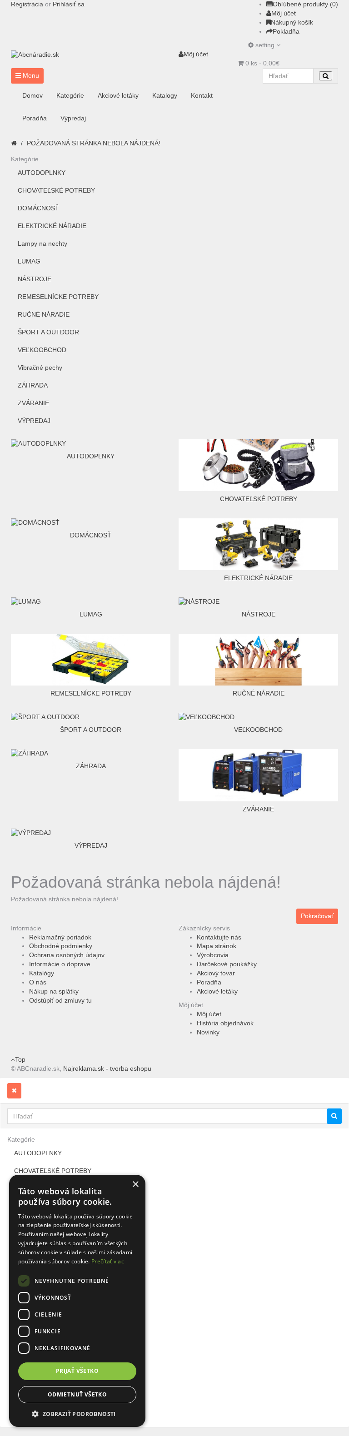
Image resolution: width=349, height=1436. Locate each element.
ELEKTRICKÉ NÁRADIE (52, 225)
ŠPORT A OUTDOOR (48, 332)
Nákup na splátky (54, 991)
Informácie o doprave (59, 964)
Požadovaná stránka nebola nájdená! (93, 143)
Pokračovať (317, 915)
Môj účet (283, 13)
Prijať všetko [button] (77, 1371)
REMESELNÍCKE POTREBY (58, 296)
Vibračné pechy (40, 367)
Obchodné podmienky (60, 945)
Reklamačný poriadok (60, 937)
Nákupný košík (292, 22)
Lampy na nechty (42, 243)
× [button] (135, 1184)
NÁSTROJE (34, 279)
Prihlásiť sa (69, 4)
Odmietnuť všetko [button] (77, 1394)
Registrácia (27, 4)
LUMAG (29, 261)
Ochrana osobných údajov (67, 955)
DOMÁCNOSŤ (38, 208)
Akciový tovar (216, 973)
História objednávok (225, 1023)
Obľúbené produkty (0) (305, 4)
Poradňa (209, 982)
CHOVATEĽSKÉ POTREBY (56, 190)
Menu (30, 75)
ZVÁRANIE (33, 403)
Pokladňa (286, 31)
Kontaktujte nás (219, 937)
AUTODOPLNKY (41, 172)
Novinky (208, 1032)
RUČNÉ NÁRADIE (44, 314)
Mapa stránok (216, 945)
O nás (37, 982)
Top (20, 1059)
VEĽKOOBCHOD (42, 349)
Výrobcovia (213, 955)
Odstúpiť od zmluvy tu (60, 1000)
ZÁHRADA (33, 385)
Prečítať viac (107, 1261)
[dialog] (77, 1301)
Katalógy (41, 973)
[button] (77, 1413)
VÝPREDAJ (34, 420)
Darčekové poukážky (227, 964)
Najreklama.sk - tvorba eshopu (107, 1068)
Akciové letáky (217, 991)
